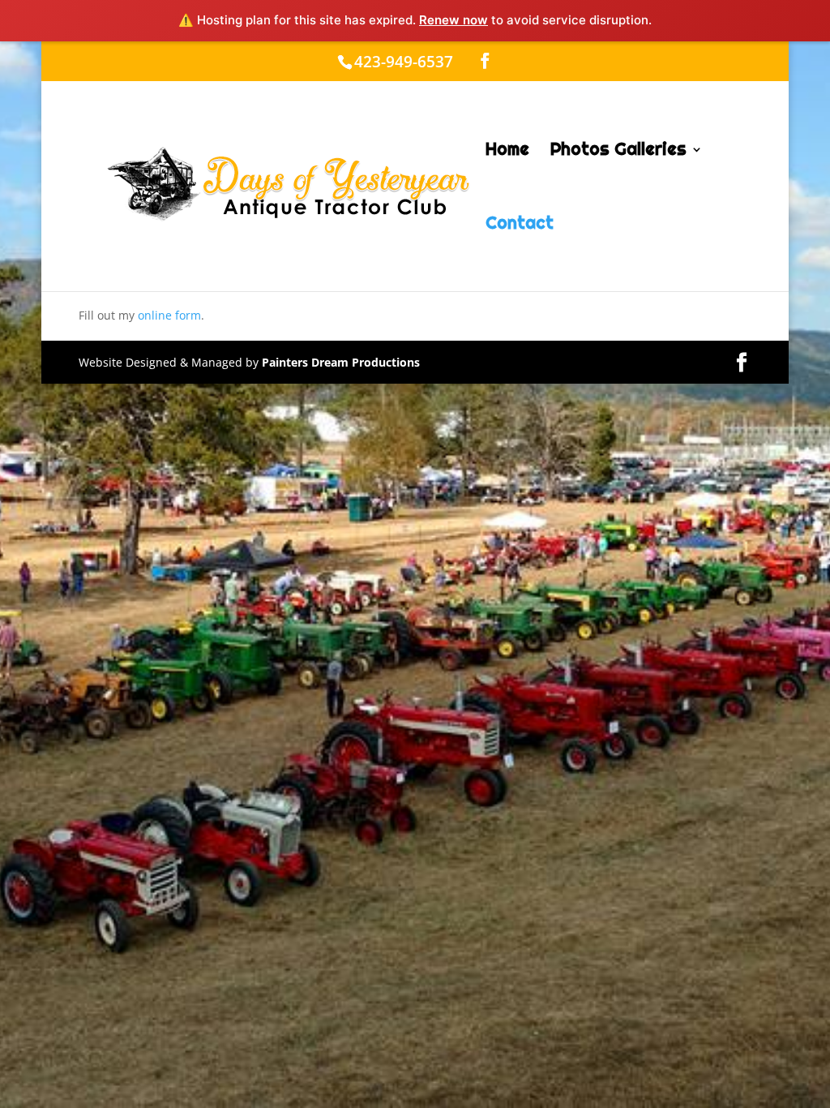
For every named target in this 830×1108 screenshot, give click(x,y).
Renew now (453, 20)
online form (169, 315)
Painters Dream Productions (341, 362)
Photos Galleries (618, 152)
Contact (520, 225)
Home (507, 152)
